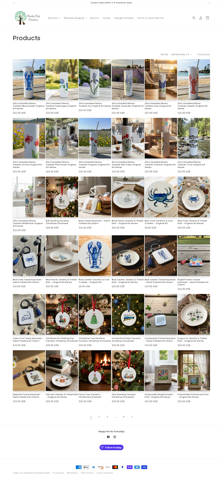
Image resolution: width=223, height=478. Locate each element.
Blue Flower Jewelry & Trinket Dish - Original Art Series (61, 281)
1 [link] (91, 416)
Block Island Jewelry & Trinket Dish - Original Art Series (127, 222)
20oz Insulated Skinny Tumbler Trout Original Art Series (191, 165)
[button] (54, 18)
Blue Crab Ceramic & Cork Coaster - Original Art (159, 222)
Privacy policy (58, 473)
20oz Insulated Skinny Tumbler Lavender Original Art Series (128, 106)
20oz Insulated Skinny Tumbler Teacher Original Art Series (160, 165)
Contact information (105, 473)
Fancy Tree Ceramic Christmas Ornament (90, 395)
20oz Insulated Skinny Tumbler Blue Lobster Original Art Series (28, 106)
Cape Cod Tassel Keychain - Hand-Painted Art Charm (28, 339)
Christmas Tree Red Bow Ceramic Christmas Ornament (95, 339)
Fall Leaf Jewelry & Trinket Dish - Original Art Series (62, 395)
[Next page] (132, 416)
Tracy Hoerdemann (26, 473)
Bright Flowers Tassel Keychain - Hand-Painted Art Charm (193, 282)
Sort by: (164, 54)
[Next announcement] (209, 3)
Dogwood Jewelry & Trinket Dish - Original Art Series (192, 339)
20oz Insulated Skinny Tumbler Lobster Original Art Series (193, 106)
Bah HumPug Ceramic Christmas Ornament (57, 222)
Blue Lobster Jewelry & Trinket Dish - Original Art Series (128, 281)
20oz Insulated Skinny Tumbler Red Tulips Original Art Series (126, 165)
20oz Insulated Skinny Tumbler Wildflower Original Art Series (28, 223)
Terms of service (87, 473)
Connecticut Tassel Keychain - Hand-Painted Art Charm (160, 339)
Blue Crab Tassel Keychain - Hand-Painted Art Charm (28, 281)
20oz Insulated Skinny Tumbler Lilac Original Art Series (158, 106)
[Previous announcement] (14, 3)
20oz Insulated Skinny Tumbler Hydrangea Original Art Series (61, 106)
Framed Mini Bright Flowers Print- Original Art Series (159, 395)
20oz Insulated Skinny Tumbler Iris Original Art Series (95, 104)
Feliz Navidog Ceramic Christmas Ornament (124, 395)
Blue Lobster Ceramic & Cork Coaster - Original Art (94, 281)
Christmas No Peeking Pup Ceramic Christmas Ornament (62, 339)
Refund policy (72, 473)
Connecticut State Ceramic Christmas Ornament (126, 339)
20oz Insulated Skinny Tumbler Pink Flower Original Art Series (61, 165)
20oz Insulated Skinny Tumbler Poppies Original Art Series (94, 165)
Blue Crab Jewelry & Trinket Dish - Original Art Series (192, 222)
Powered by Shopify (42, 473)
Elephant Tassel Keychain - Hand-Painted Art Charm (27, 395)
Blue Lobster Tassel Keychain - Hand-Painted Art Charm (160, 281)
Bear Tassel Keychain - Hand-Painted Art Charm (95, 222)
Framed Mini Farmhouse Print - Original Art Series (193, 395)
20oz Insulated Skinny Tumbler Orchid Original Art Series (27, 165)
